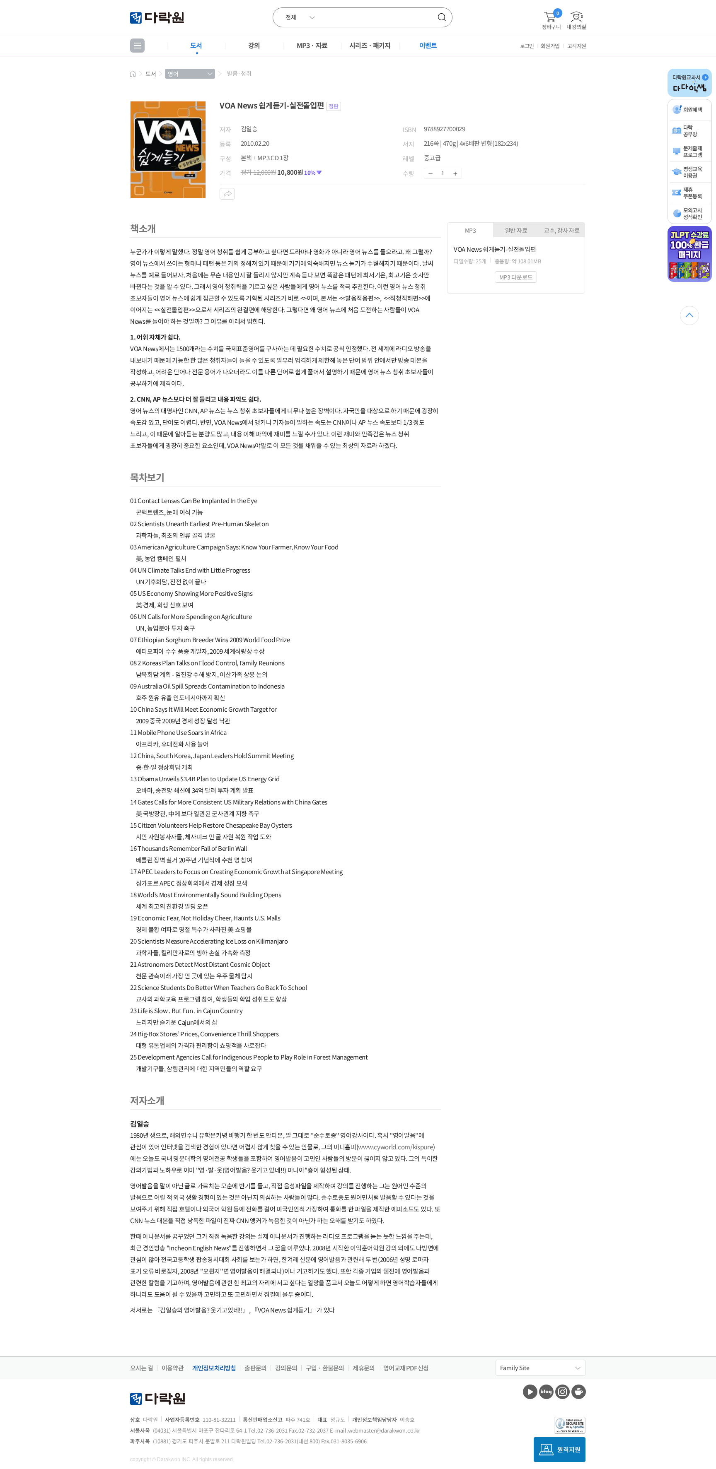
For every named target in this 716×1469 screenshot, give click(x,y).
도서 (196, 45)
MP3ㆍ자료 (312, 45)
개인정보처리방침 (214, 1368)
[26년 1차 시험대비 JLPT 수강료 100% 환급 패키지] (690, 280)
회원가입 (550, 46)
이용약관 (173, 1368)
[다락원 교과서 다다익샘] (690, 95)
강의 (254, 45)
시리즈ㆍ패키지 (369, 45)
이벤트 (428, 45)
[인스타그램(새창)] (562, 1392)
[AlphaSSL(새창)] (570, 1425)
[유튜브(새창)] (530, 1392)
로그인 (527, 46)
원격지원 (569, 1449)
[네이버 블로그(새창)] (546, 1392)
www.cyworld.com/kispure (395, 1146)
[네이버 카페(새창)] (578, 1392)
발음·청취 (239, 73)
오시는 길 (141, 1368)
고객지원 (576, 46)
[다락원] (158, 17)
